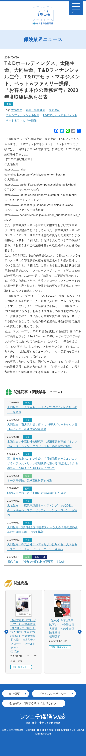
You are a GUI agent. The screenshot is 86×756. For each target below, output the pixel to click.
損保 (27, 476)
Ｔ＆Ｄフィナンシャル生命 (22, 115)
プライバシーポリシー (53, 693)
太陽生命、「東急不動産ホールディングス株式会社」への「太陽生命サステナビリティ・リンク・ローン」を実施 (42, 510)
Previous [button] (6, 632)
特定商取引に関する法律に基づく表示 (32, 703)
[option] (23, 631)
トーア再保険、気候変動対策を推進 (29, 480)
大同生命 (54, 110)
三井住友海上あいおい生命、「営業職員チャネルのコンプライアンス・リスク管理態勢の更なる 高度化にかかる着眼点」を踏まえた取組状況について (42, 463)
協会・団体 (39, 557)
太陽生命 (16, 110)
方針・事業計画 (35, 110)
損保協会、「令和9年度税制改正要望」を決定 (36, 561)
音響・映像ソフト (20, 667)
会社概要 (14, 693)
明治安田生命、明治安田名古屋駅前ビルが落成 (36, 493)
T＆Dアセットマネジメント (60, 115)
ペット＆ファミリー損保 (21, 120)
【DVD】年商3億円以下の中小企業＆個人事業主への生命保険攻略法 (61, 628)
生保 (8, 104)
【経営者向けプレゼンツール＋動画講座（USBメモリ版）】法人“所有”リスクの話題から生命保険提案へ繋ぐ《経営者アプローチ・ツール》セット (23, 636)
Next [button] (80, 632)
